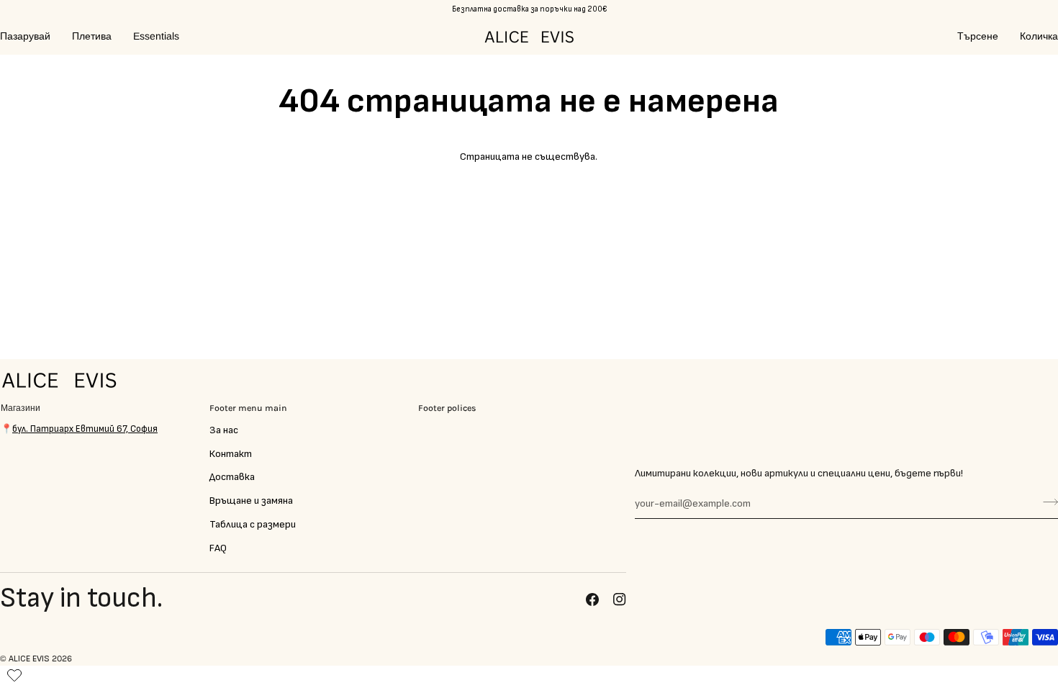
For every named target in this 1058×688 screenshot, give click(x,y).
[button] (30, 36)
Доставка (232, 477)
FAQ (218, 548)
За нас (223, 430)
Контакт (230, 454)
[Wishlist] (14, 672)
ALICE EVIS (29, 658)
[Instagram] (619, 599)
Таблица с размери (252, 524)
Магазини (20, 408)
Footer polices (447, 408)
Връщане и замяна (251, 500)
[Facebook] (592, 599)
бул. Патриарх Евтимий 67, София (85, 429)
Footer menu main (248, 408)
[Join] (1046, 501)
